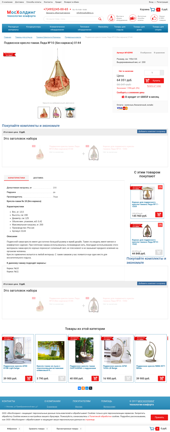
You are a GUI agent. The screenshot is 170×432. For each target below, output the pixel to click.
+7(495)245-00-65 (56, 9)
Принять (159, 417)
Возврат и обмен (71, 2)
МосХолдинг (146, 401)
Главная (7, 37)
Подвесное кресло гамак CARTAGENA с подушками (83, 367)
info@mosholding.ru (85, 13)
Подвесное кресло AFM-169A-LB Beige (115, 367)
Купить (156, 80)
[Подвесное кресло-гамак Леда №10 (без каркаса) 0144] (43, 112)
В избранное (145, 53)
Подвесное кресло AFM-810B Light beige (15, 367)
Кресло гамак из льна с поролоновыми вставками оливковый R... (50, 368)
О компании (7, 2)
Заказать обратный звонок (58, 13)
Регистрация (162, 2)
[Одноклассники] (83, 388)
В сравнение (159, 53)
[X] (90, 388)
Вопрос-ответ (109, 406)
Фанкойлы (103, 27)
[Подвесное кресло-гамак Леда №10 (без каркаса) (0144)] (70, 112)
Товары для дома (139, 28)
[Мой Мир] (86, 388)
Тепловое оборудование (84, 28)
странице (89, 419)
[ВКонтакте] (79, 388)
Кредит (58, 2)
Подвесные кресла (73, 37)
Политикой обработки (100, 416)
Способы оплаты (33, 2)
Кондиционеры (33, 27)
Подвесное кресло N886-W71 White (150, 367)
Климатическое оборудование (57, 28)
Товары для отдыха (119, 28)
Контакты (48, 2)
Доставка (19, 2)
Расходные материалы (13, 28)
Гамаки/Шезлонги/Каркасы (48, 37)
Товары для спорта (158, 28)
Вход (151, 2)
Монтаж (78, 406)
